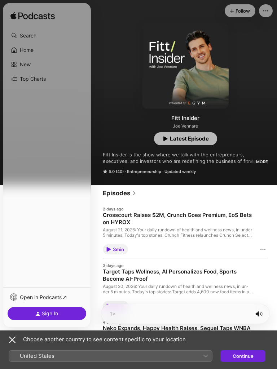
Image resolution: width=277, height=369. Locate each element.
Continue (243, 356)
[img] (32, 16)
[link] (119, 193)
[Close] (12, 340)
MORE (262, 161)
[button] (47, 36)
